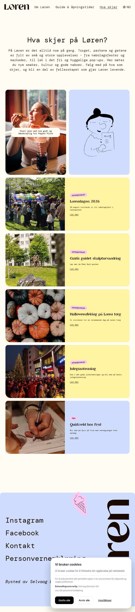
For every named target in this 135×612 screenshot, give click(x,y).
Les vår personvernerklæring (69, 590)
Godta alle (64, 600)
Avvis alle (84, 600)
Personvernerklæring (45, 558)
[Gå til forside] (16, 7)
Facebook (22, 532)
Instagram (24, 520)
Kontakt (20, 545)
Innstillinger (104, 600)
